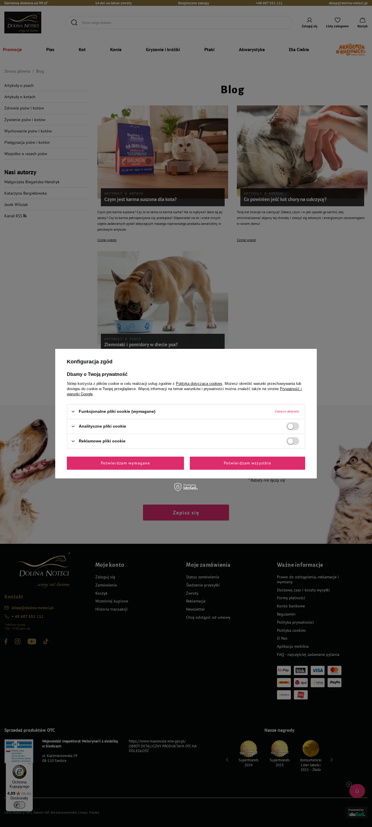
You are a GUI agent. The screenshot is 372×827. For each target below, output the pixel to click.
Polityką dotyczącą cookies (199, 383)
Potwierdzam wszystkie (247, 463)
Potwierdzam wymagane (125, 463)
